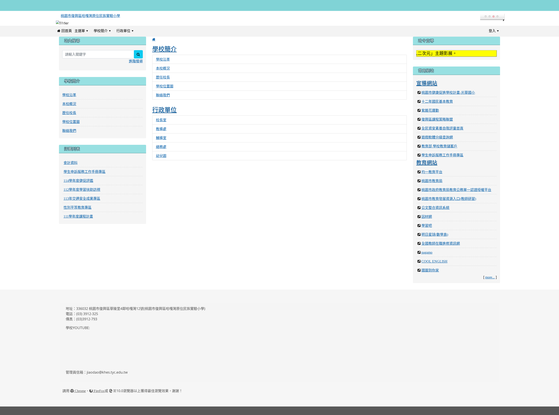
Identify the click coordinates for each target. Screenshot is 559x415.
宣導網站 (426, 83)
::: (140, 31)
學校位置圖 (164, 86)
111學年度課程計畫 (78, 216)
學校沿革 (163, 59)
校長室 (161, 120)
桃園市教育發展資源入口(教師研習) (448, 198)
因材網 (426, 216)
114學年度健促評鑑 (78, 180)
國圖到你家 (430, 270)
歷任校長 (163, 77)
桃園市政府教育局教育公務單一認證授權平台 (456, 189)
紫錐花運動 (430, 110)
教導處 (161, 129)
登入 (492, 30)
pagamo (426, 252)
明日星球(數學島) (434, 234)
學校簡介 (101, 30)
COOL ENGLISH (434, 261)
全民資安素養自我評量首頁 (442, 128)
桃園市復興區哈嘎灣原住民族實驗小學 (90, 15)
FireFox (99, 391)
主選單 (79, 30)
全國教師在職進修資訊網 (440, 243)
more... (490, 277)
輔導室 (161, 138)
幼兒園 (161, 155)
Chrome (80, 391)
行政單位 (123, 30)
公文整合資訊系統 (435, 207)
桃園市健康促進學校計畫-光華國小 (448, 92)
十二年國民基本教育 (437, 101)
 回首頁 (64, 30)
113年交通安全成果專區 (82, 198)
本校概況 (163, 68)
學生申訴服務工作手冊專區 (84, 171)
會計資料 (71, 162)
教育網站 (426, 162)
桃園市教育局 (431, 181)
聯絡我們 (163, 95)
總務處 (161, 147)
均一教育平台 (431, 172)
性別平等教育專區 (77, 207)
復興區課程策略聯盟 (437, 119)
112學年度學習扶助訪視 (82, 189)
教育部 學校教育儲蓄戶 (439, 146)
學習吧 (426, 225)
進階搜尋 (136, 61)
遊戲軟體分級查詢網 (437, 137)
